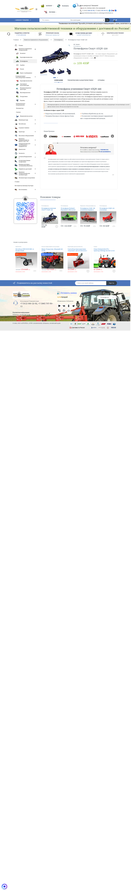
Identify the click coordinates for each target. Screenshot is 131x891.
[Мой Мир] (68, 310)
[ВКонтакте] (64, 306)
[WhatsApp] (64, 310)
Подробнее (54, 226)
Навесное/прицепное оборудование (36, 39)
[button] (69, 45)
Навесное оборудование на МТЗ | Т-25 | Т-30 (88, 206)
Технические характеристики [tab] (80, 80)
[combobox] (54, 20)
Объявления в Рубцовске (65, 301)
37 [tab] (104, 143)
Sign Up (111, 283)
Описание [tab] (58, 80)
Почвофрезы (58, 39)
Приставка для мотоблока (75, 246)
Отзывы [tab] (101, 80)
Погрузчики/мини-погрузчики (50, 246)
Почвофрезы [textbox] (106, 297)
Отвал (95, 246)
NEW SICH (18, 246)
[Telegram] (73, 306)
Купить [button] (75, 226)
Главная (16, 39)
